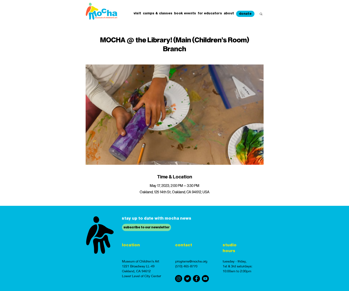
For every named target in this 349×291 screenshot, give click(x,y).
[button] (137, 13)
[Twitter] (187, 278)
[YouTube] (205, 278)
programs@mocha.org (191, 261)
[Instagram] (178, 278)
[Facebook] (196, 278)
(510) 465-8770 (186, 266)
